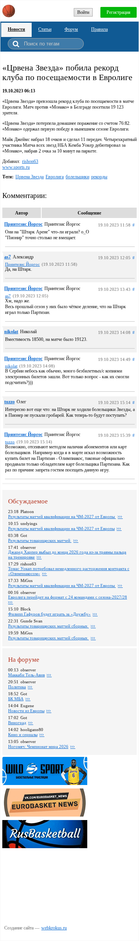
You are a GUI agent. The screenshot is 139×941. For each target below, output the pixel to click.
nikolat (11, 331)
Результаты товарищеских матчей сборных (48, 626)
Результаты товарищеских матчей (39, 540)
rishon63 (30, 161)
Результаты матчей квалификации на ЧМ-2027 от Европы (62, 516)
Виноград (17, 722)
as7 (7, 257)
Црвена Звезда (29, 176)
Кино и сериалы (22, 734)
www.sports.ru (16, 167)
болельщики (77, 176)
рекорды (99, 176)
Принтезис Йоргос (23, 224)
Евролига (55, 176)
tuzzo (9, 401)
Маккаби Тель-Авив (26, 675)
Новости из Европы (26, 710)
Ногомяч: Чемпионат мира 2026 (38, 746)
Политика (17, 686)
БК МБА (16, 698)
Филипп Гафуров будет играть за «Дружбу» (49, 614)
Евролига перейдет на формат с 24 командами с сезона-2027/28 (67, 597)
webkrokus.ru (54, 928)
